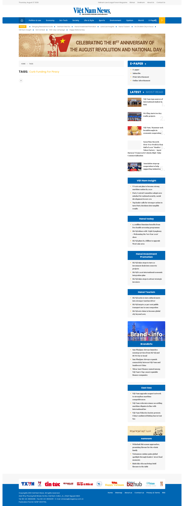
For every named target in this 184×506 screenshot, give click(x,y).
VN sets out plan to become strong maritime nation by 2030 (145, 188)
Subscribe (137, 73)
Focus (22, 27)
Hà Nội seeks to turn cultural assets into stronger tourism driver (146, 299)
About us (128, 492)
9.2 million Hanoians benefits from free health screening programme (146, 226)
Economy (50, 20)
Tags (31, 64)
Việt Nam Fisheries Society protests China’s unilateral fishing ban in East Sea (147, 416)
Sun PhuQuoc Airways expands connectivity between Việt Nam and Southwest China (146, 362)
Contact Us (161, 2)
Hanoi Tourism (124, 27)
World (141, 20)
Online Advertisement (141, 80)
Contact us (139, 492)
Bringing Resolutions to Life (42, 27)
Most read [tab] (154, 92)
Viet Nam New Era (63, 27)
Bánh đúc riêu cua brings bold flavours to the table (144, 465)
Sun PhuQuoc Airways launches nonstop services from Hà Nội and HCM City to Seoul (145, 353)
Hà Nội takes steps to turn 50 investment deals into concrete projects (144, 265)
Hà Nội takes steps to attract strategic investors (147, 280)
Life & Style (89, 20)
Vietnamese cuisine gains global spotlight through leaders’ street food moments (147, 457)
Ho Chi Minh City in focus (144, 27)
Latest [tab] (135, 92)
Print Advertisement (141, 77)
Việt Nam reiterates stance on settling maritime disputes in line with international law (147, 406)
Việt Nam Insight (25, 30)
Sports (102, 20)
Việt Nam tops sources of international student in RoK (153, 102)
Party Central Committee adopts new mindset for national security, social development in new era (147, 196)
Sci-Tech (63, 20)
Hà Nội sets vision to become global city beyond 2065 (146, 312)
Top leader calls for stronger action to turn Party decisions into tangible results (147, 205)
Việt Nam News (92, 11)
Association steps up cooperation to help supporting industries (152, 166)
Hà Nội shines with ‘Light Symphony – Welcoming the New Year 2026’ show (147, 234)
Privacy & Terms (153, 492)
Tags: (23, 72)
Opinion (129, 20)
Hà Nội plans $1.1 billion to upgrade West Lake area (146, 242)
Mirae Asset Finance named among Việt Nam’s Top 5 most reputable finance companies (146, 372)
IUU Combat (40, 30)
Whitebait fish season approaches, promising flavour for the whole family (146, 447)
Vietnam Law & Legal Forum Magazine (112, 2)
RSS (163, 492)
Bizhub (132, 2)
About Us (150, 2)
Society (75, 20)
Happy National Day (77, 30)
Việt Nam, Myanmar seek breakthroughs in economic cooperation (153, 130)
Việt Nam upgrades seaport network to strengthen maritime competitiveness (146, 396)
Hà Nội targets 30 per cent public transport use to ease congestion (145, 306)
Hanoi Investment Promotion (85, 27)
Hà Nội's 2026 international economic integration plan (147, 273)
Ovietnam (141, 2)
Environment (115, 20)
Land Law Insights (107, 27)
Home (23, 64)
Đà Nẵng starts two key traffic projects (152, 114)
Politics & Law (35, 20)
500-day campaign (57, 30)
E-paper (136, 64)
